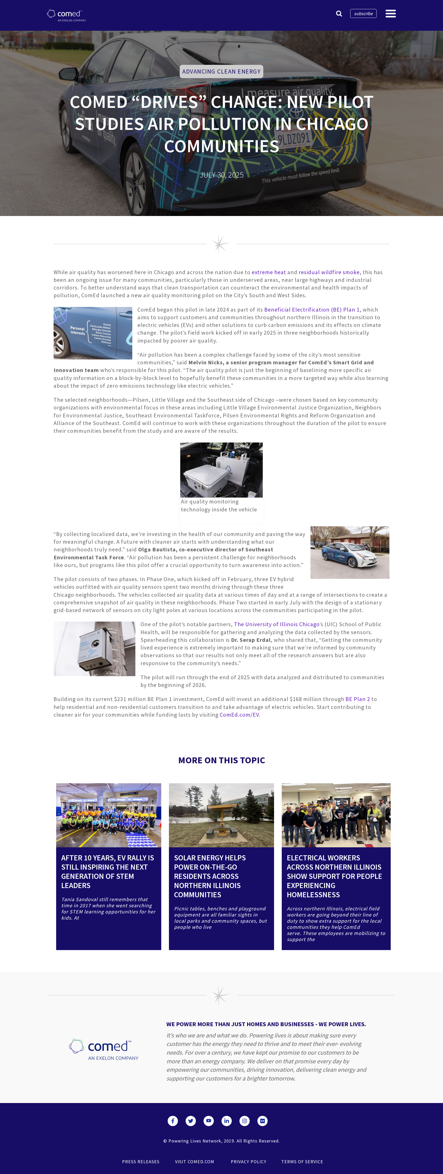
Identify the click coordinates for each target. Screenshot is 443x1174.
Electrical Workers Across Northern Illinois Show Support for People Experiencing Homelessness (334, 876)
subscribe (363, 13)
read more (109, 821)
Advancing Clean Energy (221, 71)
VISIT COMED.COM (194, 1162)
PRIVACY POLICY (248, 1162)
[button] (339, 13)
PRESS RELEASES (140, 1162)
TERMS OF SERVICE (302, 1162)
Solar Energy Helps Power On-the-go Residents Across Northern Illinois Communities (210, 876)
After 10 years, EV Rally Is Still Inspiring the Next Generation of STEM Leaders (107, 871)
